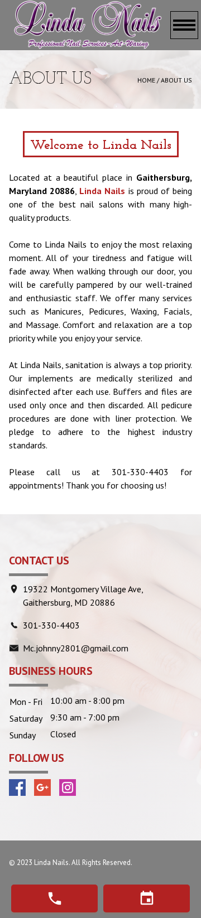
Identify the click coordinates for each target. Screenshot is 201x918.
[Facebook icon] (17, 787)
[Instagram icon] (67, 787)
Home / (149, 80)
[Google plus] (42, 787)
